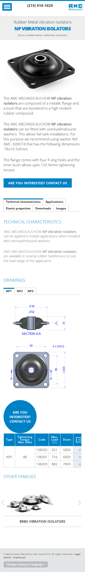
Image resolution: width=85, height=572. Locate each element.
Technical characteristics (23, 202)
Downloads (43, 208)
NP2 (20, 291)
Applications (54, 202)
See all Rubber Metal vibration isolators (42, 35)
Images (61, 208)
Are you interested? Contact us (20, 417)
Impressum (19, 557)
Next (81, 502)
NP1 (9, 291)
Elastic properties (18, 208)
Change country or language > (25, 564)
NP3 (31, 291)
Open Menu (7, 7)
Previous (4, 502)
